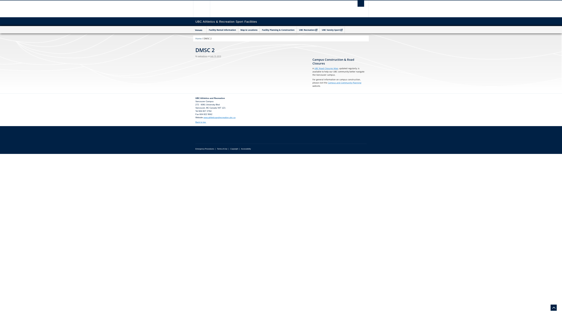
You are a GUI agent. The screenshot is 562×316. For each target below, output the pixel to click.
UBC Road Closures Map (326, 68)
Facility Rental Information (222, 30)
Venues (198, 30)
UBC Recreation (307, 30)
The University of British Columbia (201, 8)
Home (198, 38)
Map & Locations (248, 30)
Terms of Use (222, 149)
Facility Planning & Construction (278, 30)
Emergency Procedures (204, 149)
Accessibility (246, 149)
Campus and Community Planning (344, 82)
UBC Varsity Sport (331, 30)
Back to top (200, 122)
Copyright (234, 149)
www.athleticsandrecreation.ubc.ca (219, 117)
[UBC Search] (361, 3)
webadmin (202, 56)
